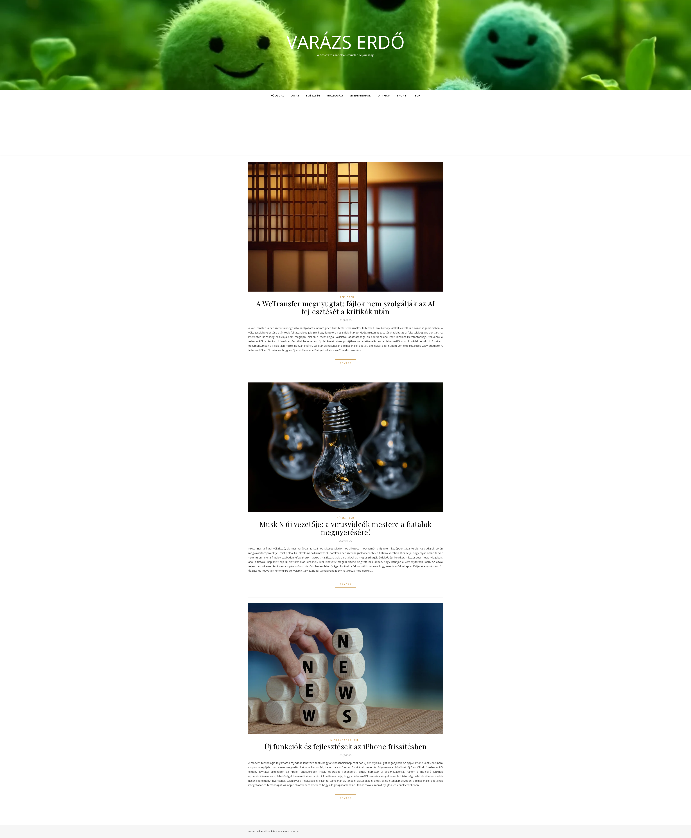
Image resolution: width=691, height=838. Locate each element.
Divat (295, 95)
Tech (417, 95)
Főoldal (277, 95)
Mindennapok (360, 95)
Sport (402, 95)
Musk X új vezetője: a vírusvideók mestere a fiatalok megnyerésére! (345, 528)
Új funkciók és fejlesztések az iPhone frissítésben (345, 746)
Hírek (341, 297)
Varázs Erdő (345, 42)
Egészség (313, 95)
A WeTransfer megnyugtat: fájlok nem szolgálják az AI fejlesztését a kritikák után (345, 307)
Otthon (384, 95)
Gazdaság (335, 95)
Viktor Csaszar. (291, 831)
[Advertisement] (345, 128)
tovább (346, 363)
